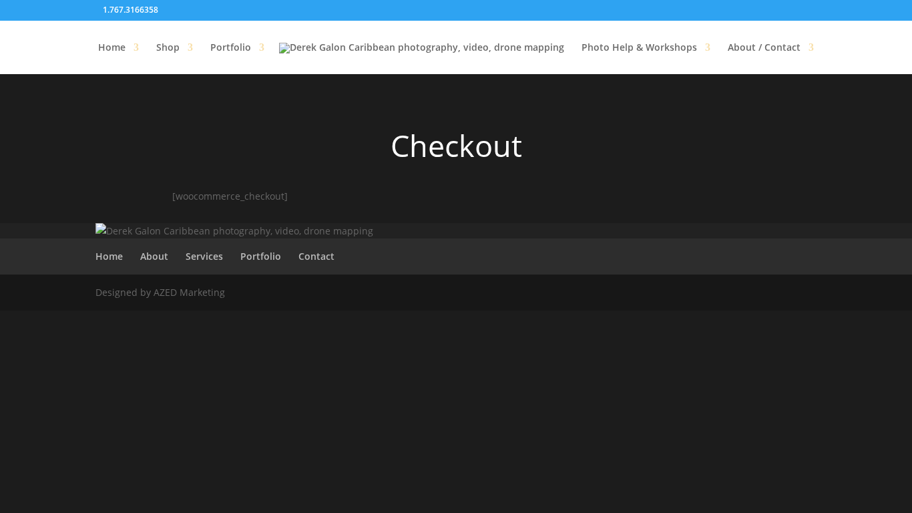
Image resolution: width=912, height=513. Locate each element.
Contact (316, 256)
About (154, 256)
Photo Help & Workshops (639, 48)
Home (112, 48)
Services (204, 256)
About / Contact (764, 48)
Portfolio (230, 48)
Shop (168, 48)
